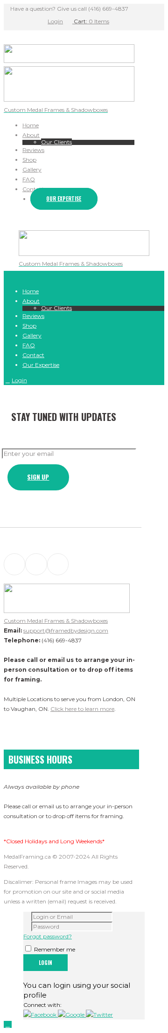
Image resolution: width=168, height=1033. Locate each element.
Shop (29, 159)
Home (30, 125)
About (31, 134)
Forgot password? (47, 936)
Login (55, 21)
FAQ (28, 179)
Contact (33, 189)
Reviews (33, 149)
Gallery (32, 169)
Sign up (38, 477)
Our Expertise (63, 198)
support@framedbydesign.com (65, 630)
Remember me (54, 949)
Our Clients (56, 141)
